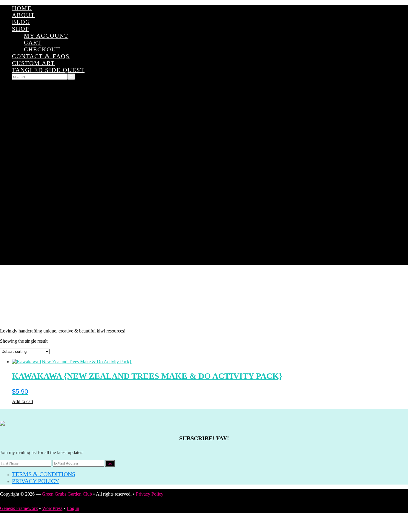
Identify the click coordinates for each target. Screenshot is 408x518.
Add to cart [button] (22, 401)
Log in (73, 508)
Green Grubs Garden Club (204, 297)
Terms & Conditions (43, 474)
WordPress (52, 508)
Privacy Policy (35, 481)
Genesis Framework (19, 508)
